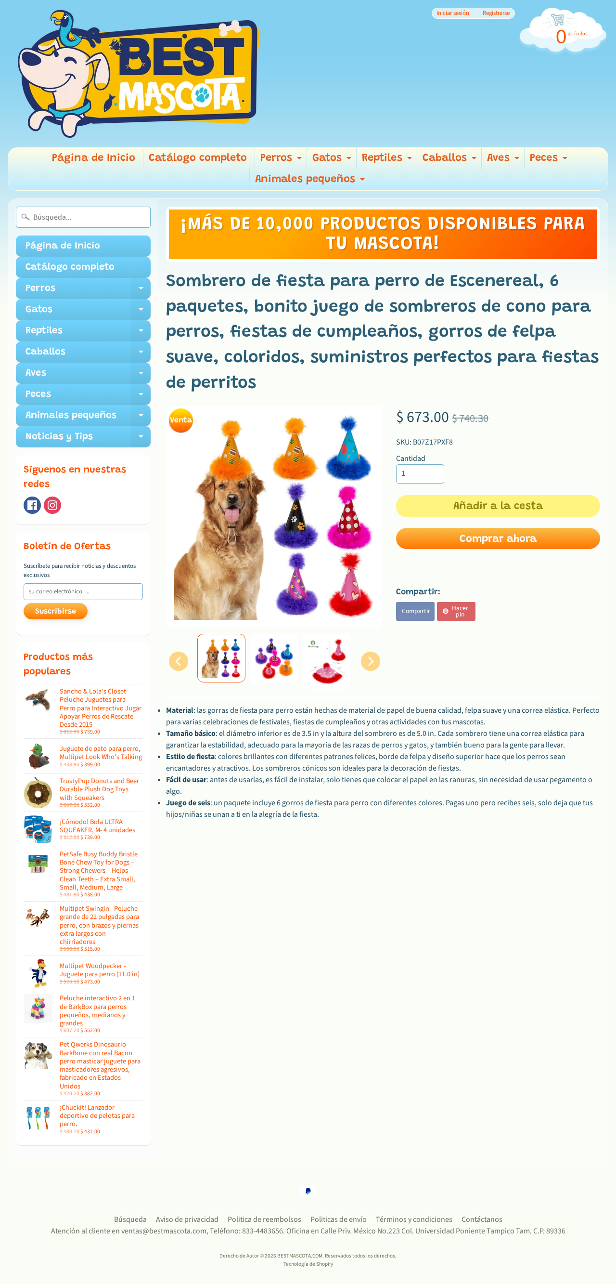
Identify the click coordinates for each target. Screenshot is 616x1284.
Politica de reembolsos (264, 1219)
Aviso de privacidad (187, 1219)
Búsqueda (130, 1219)
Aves (504, 161)
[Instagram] (52, 505)
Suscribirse (55, 612)
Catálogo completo (198, 158)
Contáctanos (482, 1219)
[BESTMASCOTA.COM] (140, 74)
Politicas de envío (338, 1219)
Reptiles (388, 161)
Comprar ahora (498, 539)
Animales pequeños (311, 182)
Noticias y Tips (88, 439)
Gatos (333, 161)
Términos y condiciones (414, 1219)
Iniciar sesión (452, 13)
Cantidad (410, 458)
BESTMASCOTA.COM (299, 1255)
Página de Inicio (93, 158)
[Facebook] (32, 505)
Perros (282, 161)
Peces (550, 161)
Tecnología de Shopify (308, 1264)
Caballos (451, 161)
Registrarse (496, 13)
